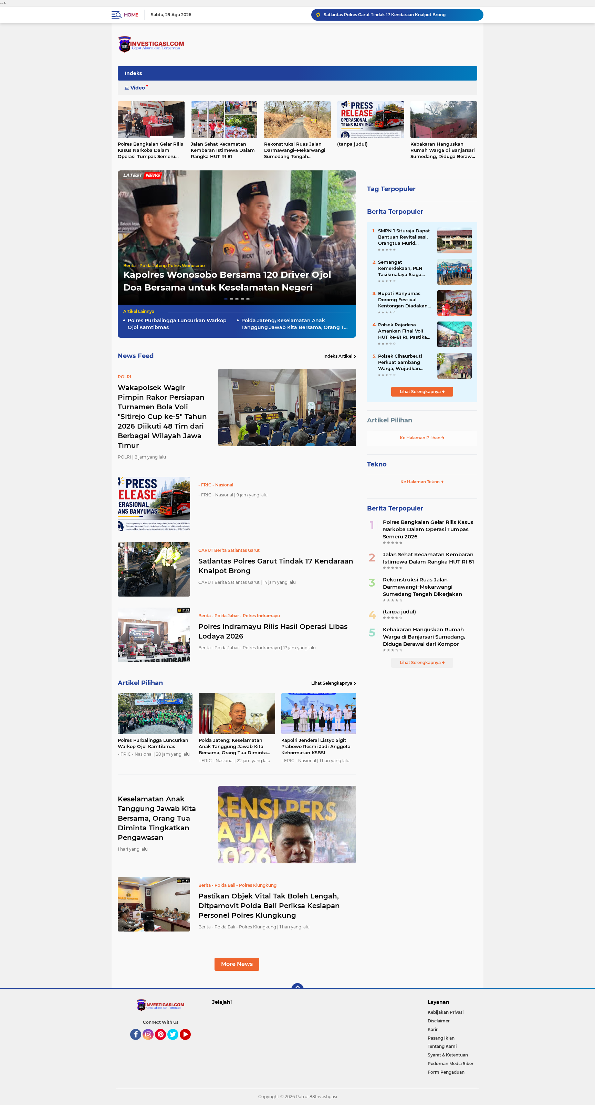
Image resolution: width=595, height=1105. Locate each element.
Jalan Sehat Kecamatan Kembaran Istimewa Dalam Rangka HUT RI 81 (223, 150)
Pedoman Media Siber (450, 1063)
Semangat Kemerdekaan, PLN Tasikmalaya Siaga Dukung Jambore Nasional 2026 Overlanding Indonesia (404, 268)
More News (237, 964)
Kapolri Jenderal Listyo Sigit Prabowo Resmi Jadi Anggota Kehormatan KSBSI (316, 746)
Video (138, 88)
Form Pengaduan (446, 1072)
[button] (226, 298)
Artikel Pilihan (389, 420)
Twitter (176, 1043)
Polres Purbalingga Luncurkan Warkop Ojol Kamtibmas (177, 323)
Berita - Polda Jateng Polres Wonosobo (164, 265)
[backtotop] (297, 989)
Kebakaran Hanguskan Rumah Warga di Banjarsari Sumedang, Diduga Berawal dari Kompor (443, 150)
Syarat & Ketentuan (448, 1054)
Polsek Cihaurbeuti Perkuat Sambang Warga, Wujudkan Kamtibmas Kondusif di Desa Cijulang (402, 362)
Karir (433, 1029)
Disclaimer (439, 1020)
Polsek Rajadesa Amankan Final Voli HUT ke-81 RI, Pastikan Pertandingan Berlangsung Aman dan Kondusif (404, 331)
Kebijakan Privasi (445, 1012)
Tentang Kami (442, 1046)
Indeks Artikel (337, 356)
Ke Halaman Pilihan (420, 437)
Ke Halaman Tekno (420, 481)
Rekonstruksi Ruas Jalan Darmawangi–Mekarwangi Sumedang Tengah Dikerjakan (294, 150)
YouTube (190, 1043)
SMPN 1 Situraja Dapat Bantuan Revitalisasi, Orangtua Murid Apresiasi (404, 237)
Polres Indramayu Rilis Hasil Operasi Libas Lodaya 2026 (272, 631)
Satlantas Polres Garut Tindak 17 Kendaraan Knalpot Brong (385, 14)
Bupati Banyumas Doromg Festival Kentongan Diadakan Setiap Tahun (403, 300)
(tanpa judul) (352, 144)
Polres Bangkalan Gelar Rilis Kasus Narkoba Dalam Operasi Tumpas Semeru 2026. (150, 150)
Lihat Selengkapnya (331, 683)
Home (131, 15)
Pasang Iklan (441, 1038)
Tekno (377, 464)
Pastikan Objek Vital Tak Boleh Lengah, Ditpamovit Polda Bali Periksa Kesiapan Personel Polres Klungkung (269, 905)
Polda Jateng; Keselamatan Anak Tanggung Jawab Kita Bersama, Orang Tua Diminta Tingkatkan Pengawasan (296, 324)
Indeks (133, 73)
